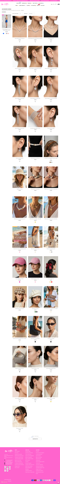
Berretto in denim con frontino (35, 278)
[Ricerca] (53, 4)
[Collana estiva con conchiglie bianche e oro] (19, 207)
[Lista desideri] (55, 4)
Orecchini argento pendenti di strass (19, 128)
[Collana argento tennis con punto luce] (19, 26)
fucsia (19, 282)
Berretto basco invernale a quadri (19, 308)
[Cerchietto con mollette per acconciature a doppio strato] (51, 146)
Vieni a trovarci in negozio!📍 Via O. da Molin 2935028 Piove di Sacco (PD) (9, 461)
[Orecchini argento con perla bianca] (19, 386)
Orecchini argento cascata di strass (19, 98)
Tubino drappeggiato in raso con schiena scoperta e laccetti (10, 30)
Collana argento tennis (51, 38)
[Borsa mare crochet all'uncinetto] (35, 237)
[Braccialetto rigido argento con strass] (35, 116)
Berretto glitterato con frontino (19, 278)
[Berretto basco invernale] (35, 297)
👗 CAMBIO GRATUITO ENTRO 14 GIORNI (34, 0)
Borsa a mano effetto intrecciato (20, 368)
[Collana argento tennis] (51, 26)
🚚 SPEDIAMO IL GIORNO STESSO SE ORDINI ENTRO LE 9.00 (19, 0)
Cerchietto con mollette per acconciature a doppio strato (51, 158)
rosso (51, 282)
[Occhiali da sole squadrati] (51, 326)
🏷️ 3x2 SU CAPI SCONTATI (53, 0)
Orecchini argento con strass (35, 368)
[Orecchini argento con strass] (35, 356)
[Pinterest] (10, 467)
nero (1, 33)
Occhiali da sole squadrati (51, 338)
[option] (10, 24)
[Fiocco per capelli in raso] (51, 267)
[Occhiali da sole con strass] (19, 416)
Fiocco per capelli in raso (51, 278)
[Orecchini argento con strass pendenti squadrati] (35, 56)
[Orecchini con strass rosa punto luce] (19, 56)
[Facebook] (5, 467)
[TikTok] (5, 469)
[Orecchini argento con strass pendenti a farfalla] (51, 56)
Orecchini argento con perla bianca (19, 398)
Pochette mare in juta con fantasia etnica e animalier (51, 308)
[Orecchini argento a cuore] (35, 386)
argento (19, 41)
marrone (50, 162)
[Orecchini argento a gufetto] (51, 116)
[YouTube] (10, 469)
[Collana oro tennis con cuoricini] (51, 386)
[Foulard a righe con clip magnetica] (35, 177)
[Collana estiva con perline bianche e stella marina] (51, 207)
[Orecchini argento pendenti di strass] (19, 116)
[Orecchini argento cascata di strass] (19, 86)
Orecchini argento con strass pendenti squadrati (35, 68)
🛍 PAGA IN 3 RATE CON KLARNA (44, 0)
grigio (19, 371)
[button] (2, 21)
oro (35, 222)
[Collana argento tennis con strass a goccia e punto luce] (35, 26)
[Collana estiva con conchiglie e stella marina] (35, 207)
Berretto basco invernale (35, 308)
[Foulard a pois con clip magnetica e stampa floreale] (51, 177)
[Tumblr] (7, 469)
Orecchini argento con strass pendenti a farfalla (51, 68)
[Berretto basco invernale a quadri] (19, 297)
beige (35, 252)
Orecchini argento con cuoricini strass (35, 98)
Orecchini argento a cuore (35, 398)
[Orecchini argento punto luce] (19, 146)
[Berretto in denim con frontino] (35, 267)
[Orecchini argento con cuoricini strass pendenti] (51, 86)
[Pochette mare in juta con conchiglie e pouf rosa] (19, 237)
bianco (8, 33)
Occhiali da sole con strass (19, 428)
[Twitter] (5, 471)
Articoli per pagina (15, 13)
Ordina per (25, 13)
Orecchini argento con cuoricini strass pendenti (51, 98)
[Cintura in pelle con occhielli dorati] (35, 146)
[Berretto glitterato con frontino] (19, 267)
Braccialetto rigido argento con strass (35, 128)
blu (6, 33)
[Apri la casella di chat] (58, 482)
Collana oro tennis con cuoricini (51, 398)
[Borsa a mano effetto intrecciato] (19, 356)
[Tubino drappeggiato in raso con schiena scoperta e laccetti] (9, 21)
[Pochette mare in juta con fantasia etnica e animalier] (51, 297)
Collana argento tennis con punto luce (19, 38)
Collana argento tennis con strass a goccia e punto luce (35, 38)
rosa (19, 252)
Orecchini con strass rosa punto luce (19, 68)
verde (35, 311)
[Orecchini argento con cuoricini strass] (35, 86)
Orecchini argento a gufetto (50, 128)
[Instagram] (7, 467)
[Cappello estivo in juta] (19, 177)
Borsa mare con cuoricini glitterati (35, 338)
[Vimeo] (7, 471)
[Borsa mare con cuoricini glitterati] (35, 326)
